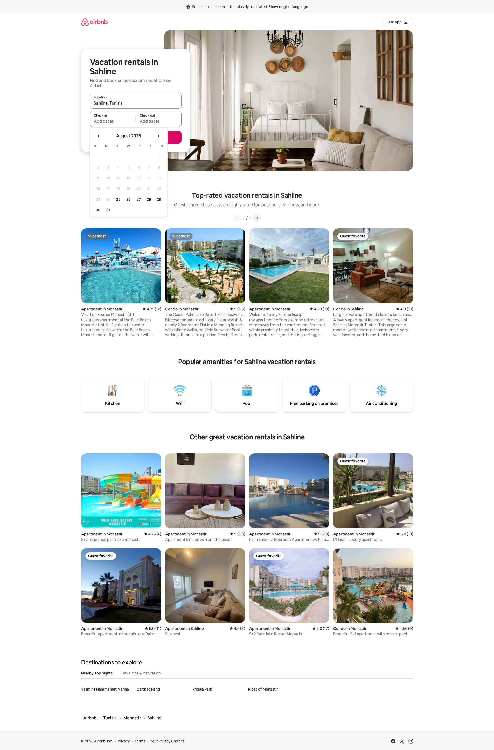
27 (139, 199)
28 (149, 199)
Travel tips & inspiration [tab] (141, 673)
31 (108, 210)
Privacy (124, 741)
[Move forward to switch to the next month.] (158, 136)
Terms (140, 741)
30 (98, 210)
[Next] (257, 218)
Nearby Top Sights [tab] (97, 673)
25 (118, 199)
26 (128, 199)
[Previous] (237, 218)
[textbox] (112, 121)
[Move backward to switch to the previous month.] (98, 136)
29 (159, 199)
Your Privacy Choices (167, 741)
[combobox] (135, 103)
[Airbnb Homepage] (94, 21)
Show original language (288, 6)
